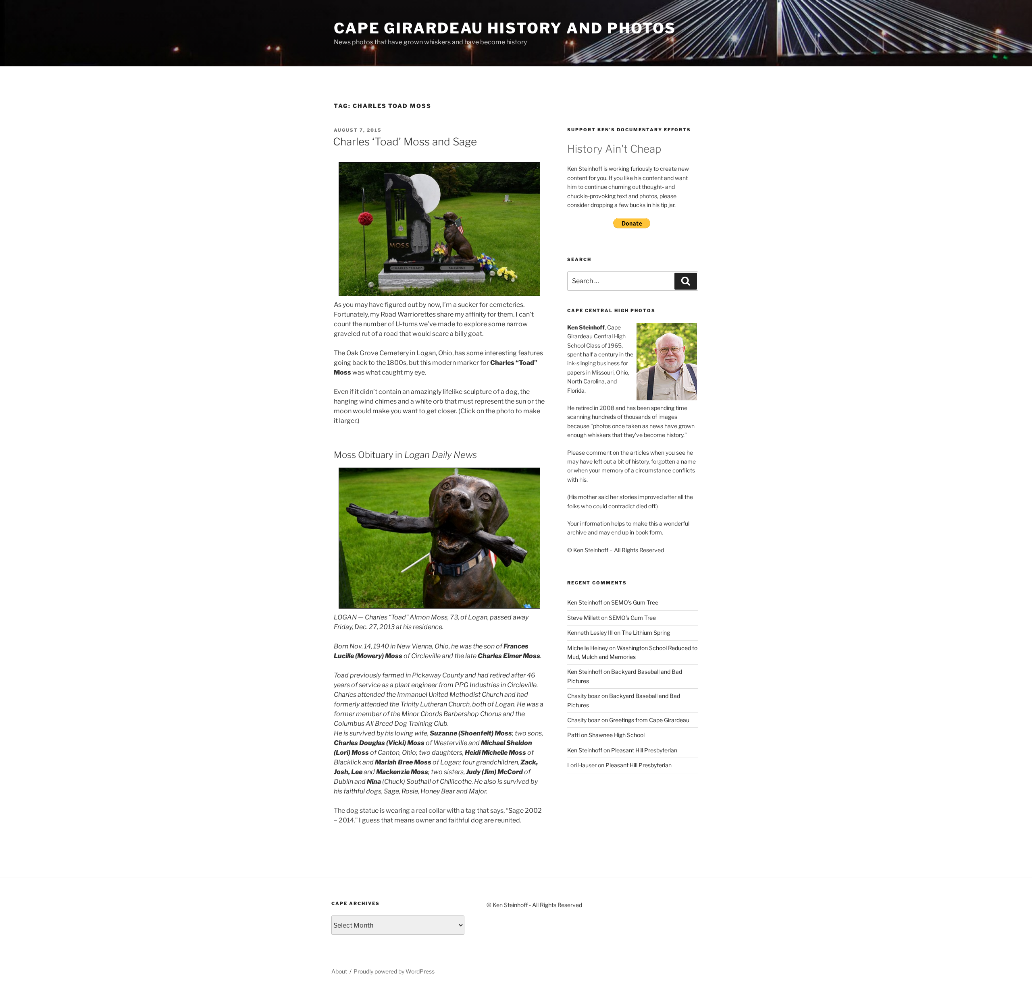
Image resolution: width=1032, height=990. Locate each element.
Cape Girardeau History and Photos (505, 28)
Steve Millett (583, 617)
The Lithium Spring (646, 632)
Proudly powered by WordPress (394, 971)
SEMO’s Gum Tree (634, 602)
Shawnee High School (617, 734)
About (339, 971)
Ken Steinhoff (584, 602)
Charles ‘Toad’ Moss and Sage (405, 141)
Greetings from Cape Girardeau (649, 720)
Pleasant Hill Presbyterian (644, 750)
